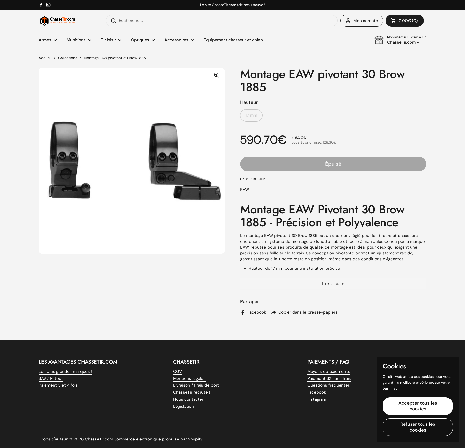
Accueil (45, 58)
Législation (183, 406)
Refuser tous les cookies (417, 427)
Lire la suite (333, 283)
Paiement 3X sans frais (329, 378)
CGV (177, 371)
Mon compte (365, 20)
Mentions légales (189, 378)
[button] (400, 40)
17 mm (251, 115)
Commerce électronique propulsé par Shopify (158, 439)
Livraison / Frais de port (196, 385)
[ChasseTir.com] (58, 21)
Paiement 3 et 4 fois (58, 385)
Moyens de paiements (328, 371)
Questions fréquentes (328, 385)
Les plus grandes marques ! (65, 371)
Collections (67, 58)
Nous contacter (188, 399)
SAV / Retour (51, 378)
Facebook (316, 392)
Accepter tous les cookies (417, 406)
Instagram (316, 399)
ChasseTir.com (99, 439)
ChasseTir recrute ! (191, 392)
